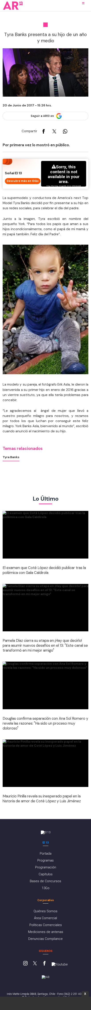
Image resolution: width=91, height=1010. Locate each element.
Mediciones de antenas (45, 932)
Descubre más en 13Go (23, 181)
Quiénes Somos (45, 911)
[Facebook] (44, 964)
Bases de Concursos (45, 881)
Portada (45, 853)
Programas (45, 860)
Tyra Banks (11, 457)
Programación (45, 867)
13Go (45, 888)
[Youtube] (59, 964)
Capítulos (46, 874)
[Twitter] (34, 964)
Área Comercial (45, 918)
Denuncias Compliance (45, 939)
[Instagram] (25, 964)
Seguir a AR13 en (42, 116)
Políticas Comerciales (45, 925)
